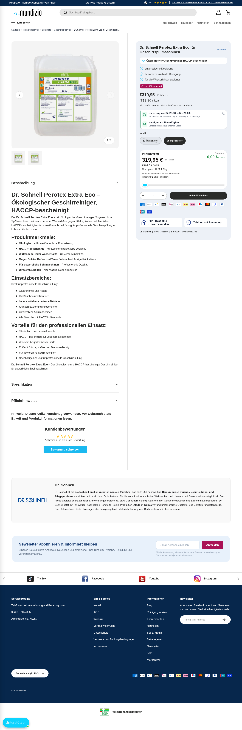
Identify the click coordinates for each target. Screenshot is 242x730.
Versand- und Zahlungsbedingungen (114, 639)
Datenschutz (101, 632)
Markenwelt (170, 22)
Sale (149, 652)
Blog (149, 605)
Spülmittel (47, 30)
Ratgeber (187, 22)
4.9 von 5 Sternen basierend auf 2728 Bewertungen (202, 3)
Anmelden (212, 544)
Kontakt (98, 605)
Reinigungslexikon (157, 612)
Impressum (100, 646)
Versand (156, 105)
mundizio (22, 690)
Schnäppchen (222, 22)
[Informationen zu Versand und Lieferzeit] (224, 113)
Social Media (154, 632)
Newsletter (153, 646)
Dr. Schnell (145, 231)
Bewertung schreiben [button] (65, 449)
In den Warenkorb (198, 195)
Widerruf (98, 619)
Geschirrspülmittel (62, 30)
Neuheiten (203, 22)
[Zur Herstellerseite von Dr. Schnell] (222, 50)
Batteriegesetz (155, 639)
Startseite (15, 30)
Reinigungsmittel (31, 30)
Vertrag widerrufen (104, 625)
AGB (96, 612)
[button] (228, 12)
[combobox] (128, 12)
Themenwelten (155, 619)
